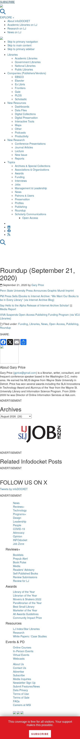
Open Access (57, 324)
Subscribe (19, 675)
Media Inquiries (22, 679)
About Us (18, 664)
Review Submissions (25, 577)
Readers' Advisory (23, 570)
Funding (23, 324)
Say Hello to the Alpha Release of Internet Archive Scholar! (35, 305)
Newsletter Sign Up (24, 682)
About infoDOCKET (18, 21)
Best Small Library (23, 606)
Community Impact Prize (27, 618)
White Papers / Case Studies (30, 636)
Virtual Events (21, 655)
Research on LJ (16, 28)
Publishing (72, 324)
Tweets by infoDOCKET (14, 489)
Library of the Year (24, 592)
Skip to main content (19, 45)
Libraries (34, 324)
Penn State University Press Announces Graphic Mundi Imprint (37, 290)
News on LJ (14, 32)
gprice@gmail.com (25, 373)
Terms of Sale (21, 697)
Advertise (18, 671)
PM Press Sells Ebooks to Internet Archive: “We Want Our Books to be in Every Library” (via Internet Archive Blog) (39, 298)
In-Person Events (23, 651)
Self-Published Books (25, 573)
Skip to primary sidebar (21, 49)
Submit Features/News (26, 686)
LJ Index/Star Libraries (26, 629)
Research (18, 632)
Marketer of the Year (25, 610)
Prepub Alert (20, 558)
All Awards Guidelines (26, 614)
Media (16, 566)
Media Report (8, 309)
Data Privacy (20, 690)
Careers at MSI (22, 705)
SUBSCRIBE (7, 2)
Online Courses (22, 647)
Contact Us (19, 668)
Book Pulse (19, 562)
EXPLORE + (7, 17)
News (44, 324)
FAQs (16, 701)
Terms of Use (21, 694)
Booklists (18, 555)
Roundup (5, 327)
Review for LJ (21, 581)
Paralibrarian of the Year (27, 603)
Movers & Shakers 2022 (27, 599)
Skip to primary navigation (22, 41)
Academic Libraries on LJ (22, 25)
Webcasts (19, 658)
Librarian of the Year (25, 595)
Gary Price (37, 285)
